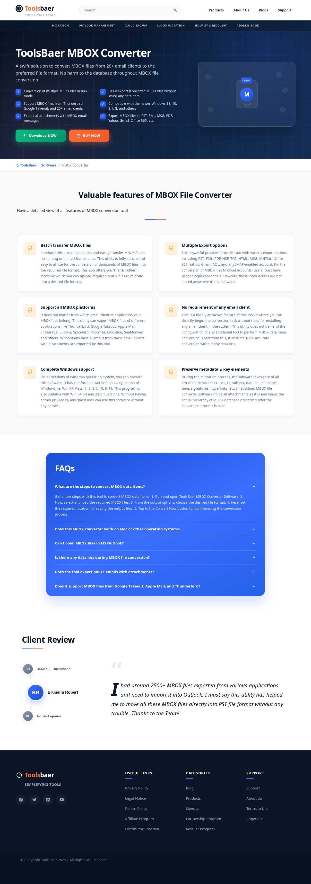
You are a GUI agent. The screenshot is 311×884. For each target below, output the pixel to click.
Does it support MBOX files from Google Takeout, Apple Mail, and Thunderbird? (127, 586)
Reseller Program (200, 828)
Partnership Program (203, 818)
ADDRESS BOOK (248, 25)
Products (216, 10)
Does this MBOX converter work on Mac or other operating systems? (117, 528)
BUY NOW (91, 135)
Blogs (263, 10)
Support (285, 10)
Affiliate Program (139, 818)
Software (48, 165)
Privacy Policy (136, 788)
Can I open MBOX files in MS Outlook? (89, 543)
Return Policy (136, 808)
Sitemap (192, 808)
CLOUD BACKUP (136, 25)
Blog (190, 788)
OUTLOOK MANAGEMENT (97, 25)
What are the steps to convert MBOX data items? (100, 486)
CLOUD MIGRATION (171, 25)
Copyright (254, 818)
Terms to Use (257, 808)
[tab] (46, 668)
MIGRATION (60, 25)
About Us (241, 10)
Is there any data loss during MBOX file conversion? (102, 557)
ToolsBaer (27, 165)
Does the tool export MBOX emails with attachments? (104, 571)
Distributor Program (142, 828)
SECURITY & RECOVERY (211, 25)
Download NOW (43, 135)
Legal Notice (135, 798)
